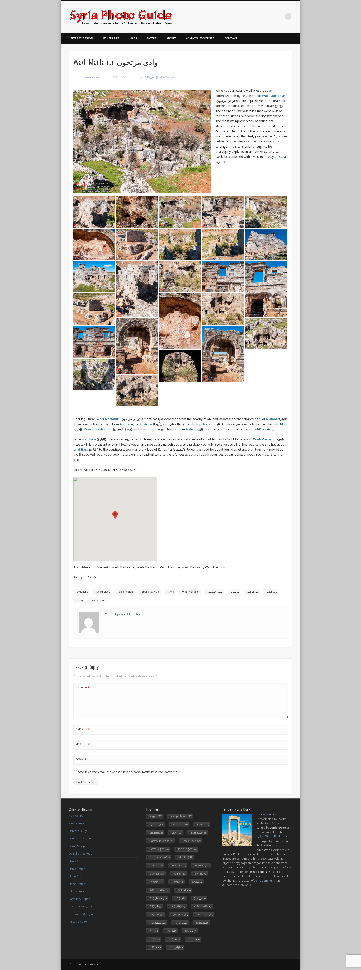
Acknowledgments (200, 38)
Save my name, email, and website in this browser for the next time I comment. (127, 772)
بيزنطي (235, 591)
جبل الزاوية (253, 591)
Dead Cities (103, 591)
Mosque (179, 865)
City (177, 832)
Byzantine (82, 591)
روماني (156, 906)
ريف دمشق (158, 922)
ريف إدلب (272, 591)
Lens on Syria (265, 814)
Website (81, 758)
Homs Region (77, 884)
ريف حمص (205, 914)
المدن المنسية (215, 591)
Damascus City (78, 831)
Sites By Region (82, 38)
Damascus (199, 832)
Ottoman (157, 873)
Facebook (262, 16)
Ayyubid (156, 824)
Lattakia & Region (79, 899)
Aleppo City (76, 816)
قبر (154, 931)
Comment (83, 687)
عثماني (202, 922)
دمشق (200, 898)
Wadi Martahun (273, 96)
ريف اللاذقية (203, 906)
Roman (179, 873)
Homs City (75, 876)
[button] (115, 515)
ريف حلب (157, 914)
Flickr (279, 16)
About (171, 38)
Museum (202, 865)
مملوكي (176, 947)
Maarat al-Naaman (98, 429)
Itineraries (111, 38)
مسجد (155, 947)
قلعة (171, 931)
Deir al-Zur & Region (81, 853)
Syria (171, 591)
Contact (231, 38)
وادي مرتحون (97, 600)
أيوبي (197, 882)
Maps (133, 38)
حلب (180, 898)
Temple (156, 882)
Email (83, 744)
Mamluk (185, 857)
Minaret (156, 865)
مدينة (194, 939)
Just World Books (271, 836)
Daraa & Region (78, 846)
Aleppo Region (78, 823)
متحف (174, 939)
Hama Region (77, 869)
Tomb (177, 882)
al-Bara (280, 156)
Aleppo (125, 424)
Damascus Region (80, 838)
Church (156, 832)
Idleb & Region (147, 77)
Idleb (283, 424)
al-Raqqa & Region (80, 906)
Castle (203, 824)
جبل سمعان (158, 898)
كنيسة (191, 931)
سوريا (80, 600)
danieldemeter (92, 77)
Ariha (148, 424)
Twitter (271, 16)
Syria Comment (264, 880)
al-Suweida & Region (81, 914)
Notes (151, 38)
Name (83, 729)
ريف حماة (180, 914)
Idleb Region (125, 591)
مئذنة (155, 939)
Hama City (75, 861)
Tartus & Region (79, 921)
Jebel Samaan (160, 857)
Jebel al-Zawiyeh (165, 77)
